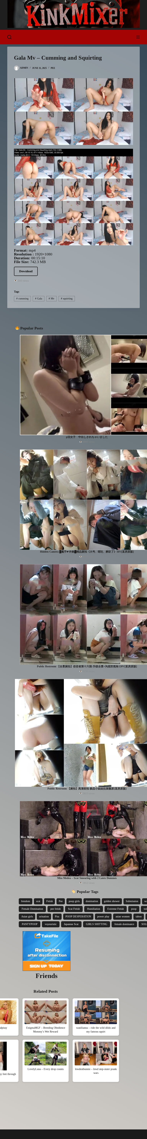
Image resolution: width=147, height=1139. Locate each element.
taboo (139, 916)
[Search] (9, 37)
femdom (25, 901)
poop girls (74, 901)
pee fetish (55, 908)
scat (38, 901)
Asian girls (27, 916)
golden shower (112, 901)
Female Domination (32, 908)
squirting (67, 298)
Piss (57, 916)
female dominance (124, 924)
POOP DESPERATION (78, 916)
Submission (132, 901)
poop (133, 908)
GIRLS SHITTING (96, 924)
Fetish (49, 901)
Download (26, 271)
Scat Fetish (74, 908)
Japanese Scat (71, 924)
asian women (123, 916)
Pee (53, 68)
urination (44, 916)
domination (92, 901)
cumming (22, 298)
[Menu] (138, 37)
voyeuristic (51, 924)
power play (103, 916)
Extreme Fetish (115, 908)
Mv (51, 298)
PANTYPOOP (30, 924)
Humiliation (93, 908)
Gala (38, 298)
